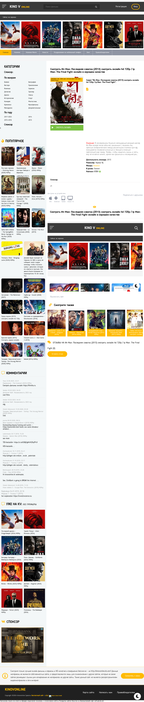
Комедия (7, 101)
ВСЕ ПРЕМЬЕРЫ (30, 505)
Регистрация (121, 7)
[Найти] (96, 7)
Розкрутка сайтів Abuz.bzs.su (69, 701)
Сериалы (31, 88)
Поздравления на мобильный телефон (67, 52)
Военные (7, 88)
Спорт (30, 98)
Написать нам (105, 692)
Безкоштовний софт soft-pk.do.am (92, 701)
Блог (88, 52)
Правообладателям (102, 52)
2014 (30, 117)
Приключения (33, 85)
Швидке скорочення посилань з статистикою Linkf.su (40, 701)
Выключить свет (57, 297)
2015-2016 (8, 120)
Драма (6, 95)
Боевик (6, 82)
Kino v (20, 7)
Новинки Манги (31, 52)
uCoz (47, 695)
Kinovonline (15, 689)
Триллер (31, 92)
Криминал (7, 105)
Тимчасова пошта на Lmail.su (10, 701)
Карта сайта (88, 692)
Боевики (96, 166)
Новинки (17, 52)
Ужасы (30, 95)
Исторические (9, 98)
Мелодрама (8, 108)
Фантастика (32, 101)
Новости (45, 52)
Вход (136, 7)
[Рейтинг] (100, 172)
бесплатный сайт (37, 695)
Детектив (7, 92)
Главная (5, 52)
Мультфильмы (33, 105)
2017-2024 (8, 117)
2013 (30, 120)
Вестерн (7, 85)
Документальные (34, 108)
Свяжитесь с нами (132, 676)
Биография (32, 82)
